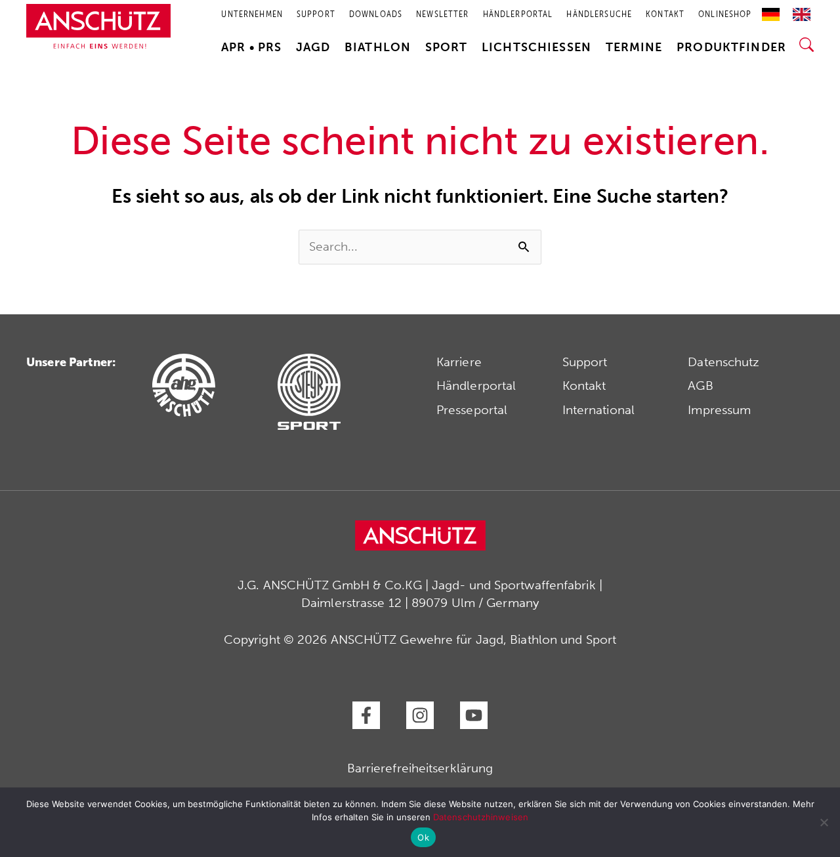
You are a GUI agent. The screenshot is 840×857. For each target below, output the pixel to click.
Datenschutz (723, 361)
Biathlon (378, 47)
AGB (700, 385)
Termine (634, 47)
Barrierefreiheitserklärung (420, 768)
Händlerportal (476, 385)
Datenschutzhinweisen (480, 817)
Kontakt (584, 385)
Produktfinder (731, 47)
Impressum (719, 409)
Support (585, 361)
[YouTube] (474, 715)
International (598, 409)
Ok (423, 837)
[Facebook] (366, 715)
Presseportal (471, 409)
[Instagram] (420, 715)
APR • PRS (251, 47)
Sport (446, 47)
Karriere (459, 361)
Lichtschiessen (536, 47)
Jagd (313, 47)
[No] (823, 822)
